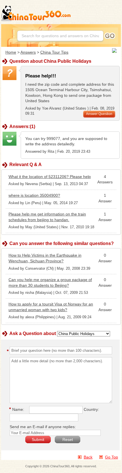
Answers (28, 52)
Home (10, 52)
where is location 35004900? (34, 195)
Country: (91, 409)
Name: (17, 409)
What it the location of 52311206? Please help (50, 176)
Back (88, 457)
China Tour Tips (54, 52)
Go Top (111, 457)
